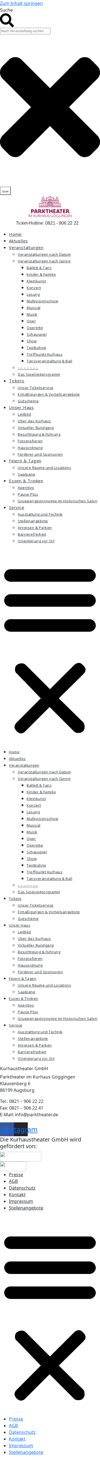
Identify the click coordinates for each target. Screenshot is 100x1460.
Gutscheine (28, 400)
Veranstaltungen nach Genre (44, 261)
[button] (50, 648)
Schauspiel (37, 334)
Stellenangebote (33, 520)
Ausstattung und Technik (40, 514)
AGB (13, 1181)
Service (16, 507)
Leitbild (24, 414)
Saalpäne (26, 474)
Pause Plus (28, 494)
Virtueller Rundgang (36, 427)
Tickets (16, 380)
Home (15, 234)
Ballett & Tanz (39, 267)
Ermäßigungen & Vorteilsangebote (49, 394)
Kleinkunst (36, 281)
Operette (35, 327)
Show (32, 340)
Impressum (21, 1201)
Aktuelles (18, 241)
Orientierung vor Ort (36, 540)
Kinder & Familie (41, 274)
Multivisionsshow (42, 300)
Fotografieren (30, 440)
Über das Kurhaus (34, 420)
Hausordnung (30, 447)
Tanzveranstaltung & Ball (49, 360)
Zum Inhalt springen (21, 3)
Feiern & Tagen (25, 460)
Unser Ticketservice (36, 387)
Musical (34, 307)
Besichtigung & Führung (39, 434)
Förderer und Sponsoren (40, 454)
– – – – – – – (28, 367)
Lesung (33, 294)
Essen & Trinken (26, 480)
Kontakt (17, 1194)
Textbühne (36, 347)
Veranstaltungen (26, 247)
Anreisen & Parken (35, 527)
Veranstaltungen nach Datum (44, 254)
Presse (16, 1174)
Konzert (34, 287)
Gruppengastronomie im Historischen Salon (57, 500)
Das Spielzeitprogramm (39, 374)
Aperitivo (26, 487)
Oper (31, 320)
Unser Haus (21, 407)
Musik (32, 314)
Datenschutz (22, 1188)
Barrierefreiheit (32, 534)
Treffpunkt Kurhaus (44, 354)
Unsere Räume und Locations (44, 467)
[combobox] (25, 31)
